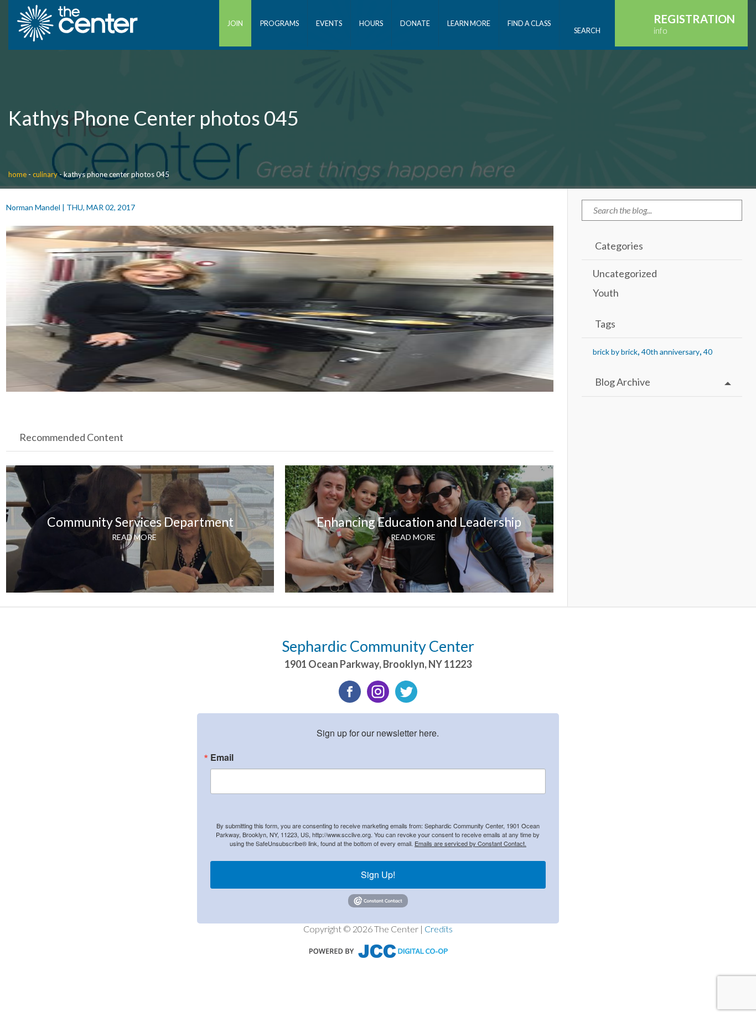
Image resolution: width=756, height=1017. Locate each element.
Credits (438, 928)
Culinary (45, 174)
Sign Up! (378, 874)
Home (17, 174)
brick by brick (615, 351)
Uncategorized (625, 273)
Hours (371, 23)
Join (235, 23)
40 (707, 351)
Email (222, 757)
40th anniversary (670, 351)
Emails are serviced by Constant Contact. (470, 843)
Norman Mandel (33, 207)
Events (329, 23)
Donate (415, 23)
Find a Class (529, 23)
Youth (606, 293)
